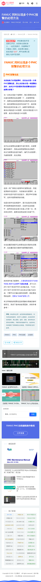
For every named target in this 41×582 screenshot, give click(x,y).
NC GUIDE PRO (31, 529)
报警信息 (9, 549)
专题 (20, 535)
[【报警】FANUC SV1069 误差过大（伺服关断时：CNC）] (11, 395)
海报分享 (18, 342)
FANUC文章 (21, 34)
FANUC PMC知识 (16, 22)
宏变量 (31, 542)
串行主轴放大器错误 (31, 536)
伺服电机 (9, 542)
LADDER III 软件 (9, 525)
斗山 (9, 553)
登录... (7, 414)
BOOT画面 (31, 514)
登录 (22, 3)
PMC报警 (22, 335)
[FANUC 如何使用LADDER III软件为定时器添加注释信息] (9, 500)
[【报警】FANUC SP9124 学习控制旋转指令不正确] (30, 379)
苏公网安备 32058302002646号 (25, 576)
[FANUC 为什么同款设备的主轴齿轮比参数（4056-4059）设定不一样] (30, 396)
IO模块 (31, 521)
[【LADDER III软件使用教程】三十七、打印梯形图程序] (9, 489)
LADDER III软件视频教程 (20, 525)
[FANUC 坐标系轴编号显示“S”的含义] (9, 480)
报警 (31, 546)
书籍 (31, 539)
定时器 (20, 546)
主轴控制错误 (20, 540)
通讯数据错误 (31, 564)
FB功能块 (9, 521)
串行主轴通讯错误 (9, 540)
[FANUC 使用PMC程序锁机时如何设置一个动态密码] (11, 380)
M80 (9, 528)
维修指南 (9, 560)
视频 (31, 560)
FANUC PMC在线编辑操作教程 (31, 518)
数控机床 (31, 549)
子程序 (20, 542)
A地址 (20, 514)
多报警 (30, 335)
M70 (31, 525)
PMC (14, 335)
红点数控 (6, 22)
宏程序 (9, 546)
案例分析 (31, 553)
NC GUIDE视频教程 (9, 533)
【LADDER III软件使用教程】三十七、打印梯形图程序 (26, 489)
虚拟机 (20, 560)
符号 (31, 556)
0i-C (9, 514)
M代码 (20, 528)
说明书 (20, 563)
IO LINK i (20, 521)
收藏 (8, 342)
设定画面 (9, 563)
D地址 (9, 518)
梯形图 (9, 556)
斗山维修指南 (20, 554)
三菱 (9, 535)
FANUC (7, 335)
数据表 (20, 549)
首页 (14, 34)
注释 (20, 556)
